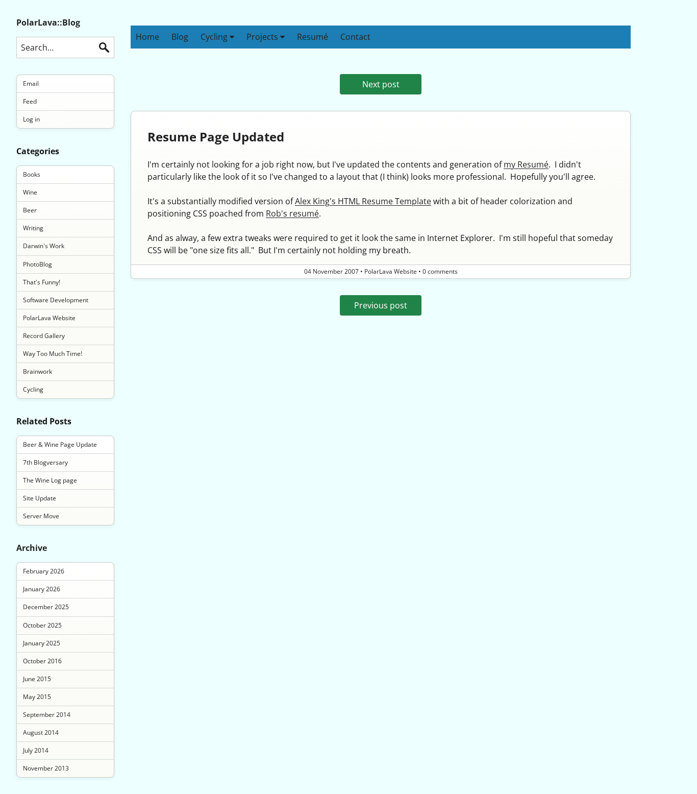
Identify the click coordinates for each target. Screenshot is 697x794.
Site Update (39, 498)
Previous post (380, 305)
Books (31, 174)
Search (104, 47)
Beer (30, 210)
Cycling (215, 36)
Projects (263, 36)
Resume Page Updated (215, 136)
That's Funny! (41, 282)
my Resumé (526, 164)
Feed (30, 101)
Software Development (55, 300)
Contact (355, 36)
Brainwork (37, 371)
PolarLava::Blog (48, 22)
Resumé (312, 36)
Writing (33, 228)
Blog (179, 36)
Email (31, 83)
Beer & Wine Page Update (60, 444)
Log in (31, 119)
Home (147, 36)
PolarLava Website (49, 318)
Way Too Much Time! (52, 353)
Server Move (41, 516)
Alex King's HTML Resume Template (363, 201)
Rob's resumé (292, 213)
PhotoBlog (37, 264)
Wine (30, 192)
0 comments (440, 271)
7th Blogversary (45, 462)
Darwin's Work (43, 246)
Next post (381, 84)
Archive (31, 548)
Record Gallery (44, 335)
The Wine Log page (50, 480)
